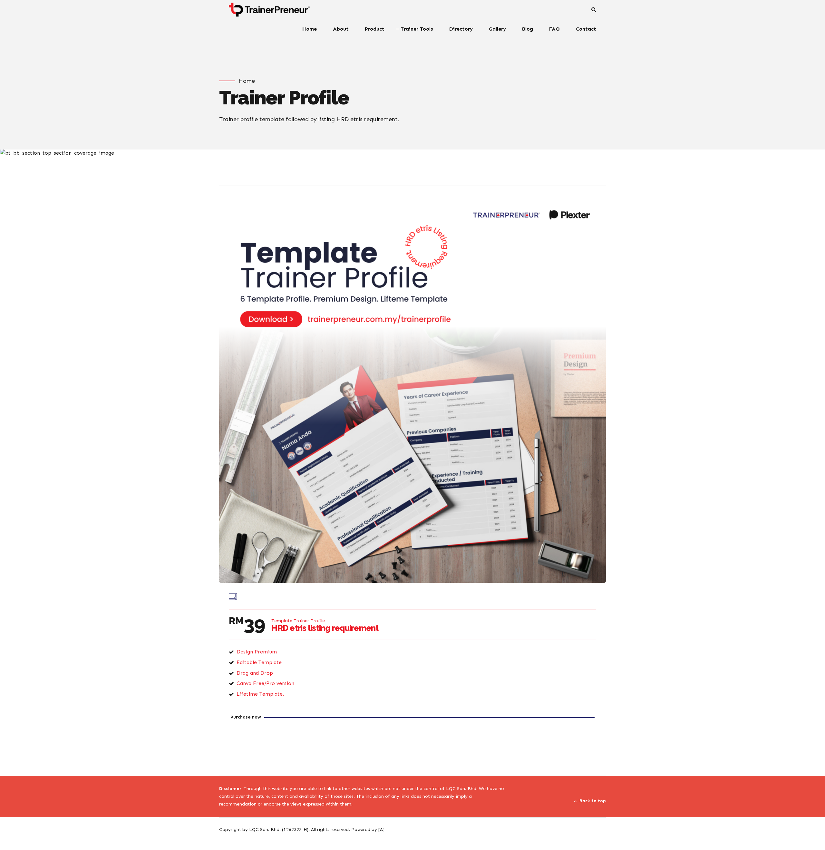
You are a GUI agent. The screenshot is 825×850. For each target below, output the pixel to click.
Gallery (497, 29)
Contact (586, 29)
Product (374, 29)
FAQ (554, 29)
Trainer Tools (417, 29)
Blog (527, 29)
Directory (461, 29)
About (341, 29)
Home (309, 29)
